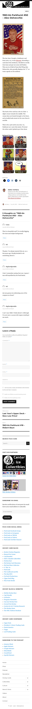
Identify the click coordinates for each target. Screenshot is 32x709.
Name (4, 364)
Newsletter (5, 674)
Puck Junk (7, 569)
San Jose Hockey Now (10, 602)
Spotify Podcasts (9, 655)
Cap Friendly (8, 595)
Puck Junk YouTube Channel (12, 539)
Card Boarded (8, 556)
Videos (4, 693)
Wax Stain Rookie (9, 580)
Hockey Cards (6, 678)
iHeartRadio (7, 651)
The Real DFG (8, 574)
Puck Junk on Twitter (10, 537)
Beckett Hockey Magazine (12, 552)
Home (4, 662)
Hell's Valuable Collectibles (12, 558)
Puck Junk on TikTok (10, 535)
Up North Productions (11, 576)
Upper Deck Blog (9, 578)
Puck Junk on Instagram (11, 533)
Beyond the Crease (9, 554)
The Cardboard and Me (11, 572)
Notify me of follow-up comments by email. (15, 394)
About (4, 697)
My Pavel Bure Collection (11, 565)
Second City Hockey (10, 604)
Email (4, 372)
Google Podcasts (9, 648)
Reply (4, 238)
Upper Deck (7, 623)
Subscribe (7, 517)
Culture (4, 685)
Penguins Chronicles (10, 599)
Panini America (8, 627)
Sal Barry (7, 204)
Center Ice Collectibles (9, 476)
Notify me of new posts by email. (12, 397)
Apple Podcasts (8, 646)
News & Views (6, 689)
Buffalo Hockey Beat (10, 593)
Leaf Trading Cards (10, 632)
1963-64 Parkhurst (22, 204)
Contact (5, 701)
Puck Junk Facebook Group (12, 531)
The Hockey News (9, 608)
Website (5, 379)
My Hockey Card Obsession (12, 563)
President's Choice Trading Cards (14, 625)
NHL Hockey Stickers (8, 492)
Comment (6, 340)
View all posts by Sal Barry (14, 198)
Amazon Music (8, 644)
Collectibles (6, 681)
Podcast (5, 670)
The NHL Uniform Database (12, 610)
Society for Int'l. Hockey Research (14, 606)
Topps (6, 629)
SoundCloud (7, 653)
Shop (4, 666)
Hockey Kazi (8, 561)
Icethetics (7, 597)
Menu (27, 11)
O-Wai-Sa (7, 567)
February (18, 60)
